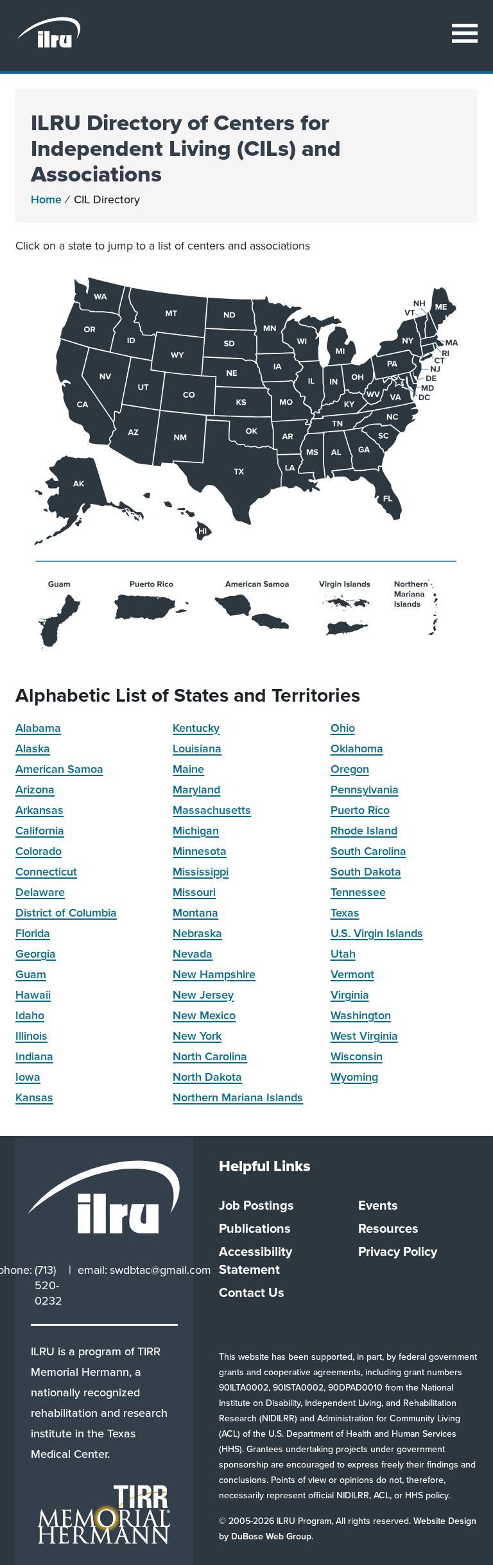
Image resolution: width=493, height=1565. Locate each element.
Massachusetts (212, 810)
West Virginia (364, 1036)
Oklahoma (357, 748)
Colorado (38, 851)
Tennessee (358, 892)
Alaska (32, 748)
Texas (345, 912)
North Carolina (210, 1056)
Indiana (34, 1056)
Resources (388, 1228)
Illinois (31, 1036)
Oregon (350, 769)
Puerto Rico (360, 810)
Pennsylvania (365, 789)
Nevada (192, 953)
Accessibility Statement (255, 1260)
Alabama (38, 728)
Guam (30, 974)
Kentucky (196, 728)
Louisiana (197, 748)
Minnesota (200, 851)
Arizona (35, 789)
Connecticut (46, 871)
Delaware (40, 892)
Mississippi (201, 871)
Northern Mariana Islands (238, 1097)
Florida (32, 933)
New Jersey (203, 994)
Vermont (352, 974)
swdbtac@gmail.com (160, 1270)
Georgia (35, 953)
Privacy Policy (397, 1251)
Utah (343, 953)
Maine (188, 769)
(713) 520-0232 (48, 1285)
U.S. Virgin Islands (377, 933)
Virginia (350, 994)
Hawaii (33, 994)
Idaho (29, 1015)
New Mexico (204, 1015)
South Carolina (368, 851)
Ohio (343, 728)
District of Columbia (66, 912)
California (39, 830)
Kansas (34, 1097)
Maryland (196, 789)
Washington (361, 1015)
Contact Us (251, 1292)
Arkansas (39, 810)
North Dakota (207, 1077)
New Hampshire (214, 974)
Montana (195, 912)
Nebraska (197, 933)
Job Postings (256, 1205)
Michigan (196, 830)
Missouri (194, 892)
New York (197, 1036)
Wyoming (354, 1077)
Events (378, 1205)
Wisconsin (357, 1056)
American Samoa (59, 769)
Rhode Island (364, 830)
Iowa (27, 1077)
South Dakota (366, 871)
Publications (255, 1228)
